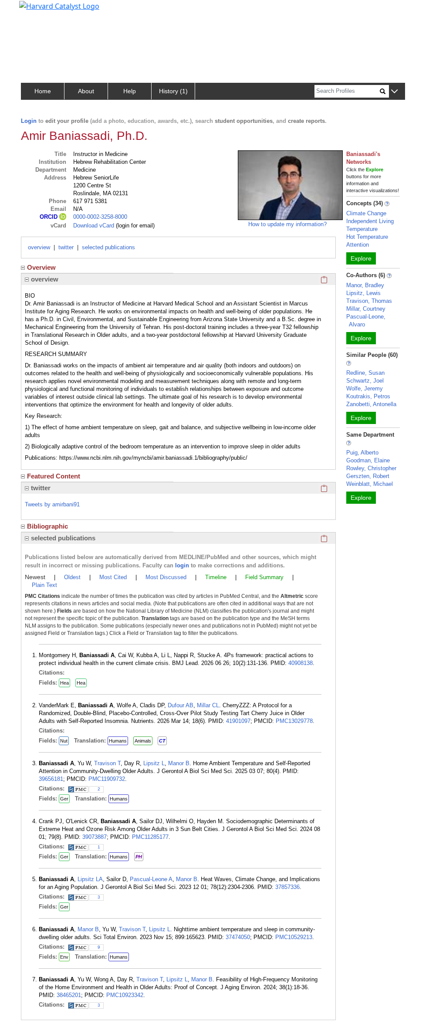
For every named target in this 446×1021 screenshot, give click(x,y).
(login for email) (134, 225)
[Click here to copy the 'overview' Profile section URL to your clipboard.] (324, 279)
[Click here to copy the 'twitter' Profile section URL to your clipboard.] (324, 488)
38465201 (69, 995)
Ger (64, 798)
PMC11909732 (106, 779)
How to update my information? (287, 224)
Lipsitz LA (90, 879)
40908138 (300, 663)
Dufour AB (180, 705)
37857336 (287, 887)
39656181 (51, 779)
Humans (118, 740)
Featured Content (53, 476)
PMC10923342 (124, 995)
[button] (394, 91)
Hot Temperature (367, 237)
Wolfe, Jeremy (364, 388)
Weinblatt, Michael (369, 484)
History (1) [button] (173, 91)
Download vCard (93, 225)
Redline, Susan (365, 373)
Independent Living (370, 221)
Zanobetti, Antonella (371, 404)
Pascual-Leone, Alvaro (365, 320)
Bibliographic (47, 526)
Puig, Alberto (362, 452)
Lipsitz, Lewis (363, 293)
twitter (66, 247)
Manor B (178, 763)
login (182, 565)
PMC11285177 (150, 837)
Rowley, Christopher (371, 468)
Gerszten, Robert (367, 476)
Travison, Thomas (369, 301)
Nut (64, 740)
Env (64, 957)
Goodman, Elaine (368, 460)
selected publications (108, 247)
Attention (357, 244)
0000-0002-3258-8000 (100, 217)
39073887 (94, 837)
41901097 (238, 721)
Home (42, 91)
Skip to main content (36, 10)
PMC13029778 (294, 721)
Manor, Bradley (365, 285)
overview (39, 247)
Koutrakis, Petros (368, 396)
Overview (41, 267)
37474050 (238, 937)
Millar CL (208, 705)
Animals (143, 740)
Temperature (362, 229)
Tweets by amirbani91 (52, 504)
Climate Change (366, 213)
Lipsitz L (154, 763)
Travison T (107, 763)
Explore (361, 258)
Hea (64, 682)
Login (29, 121)
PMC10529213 (293, 937)
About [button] (86, 91)
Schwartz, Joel (365, 380)
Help (129, 91)
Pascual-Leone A (151, 879)
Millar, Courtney (365, 308)
